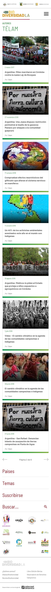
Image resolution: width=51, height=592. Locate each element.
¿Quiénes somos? (8, 571)
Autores (6, 23)
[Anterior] (5, 459)
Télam (10, 80)
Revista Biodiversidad (10, 578)
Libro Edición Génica (34, 571)
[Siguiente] (46, 459)
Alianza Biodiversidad (10, 574)
